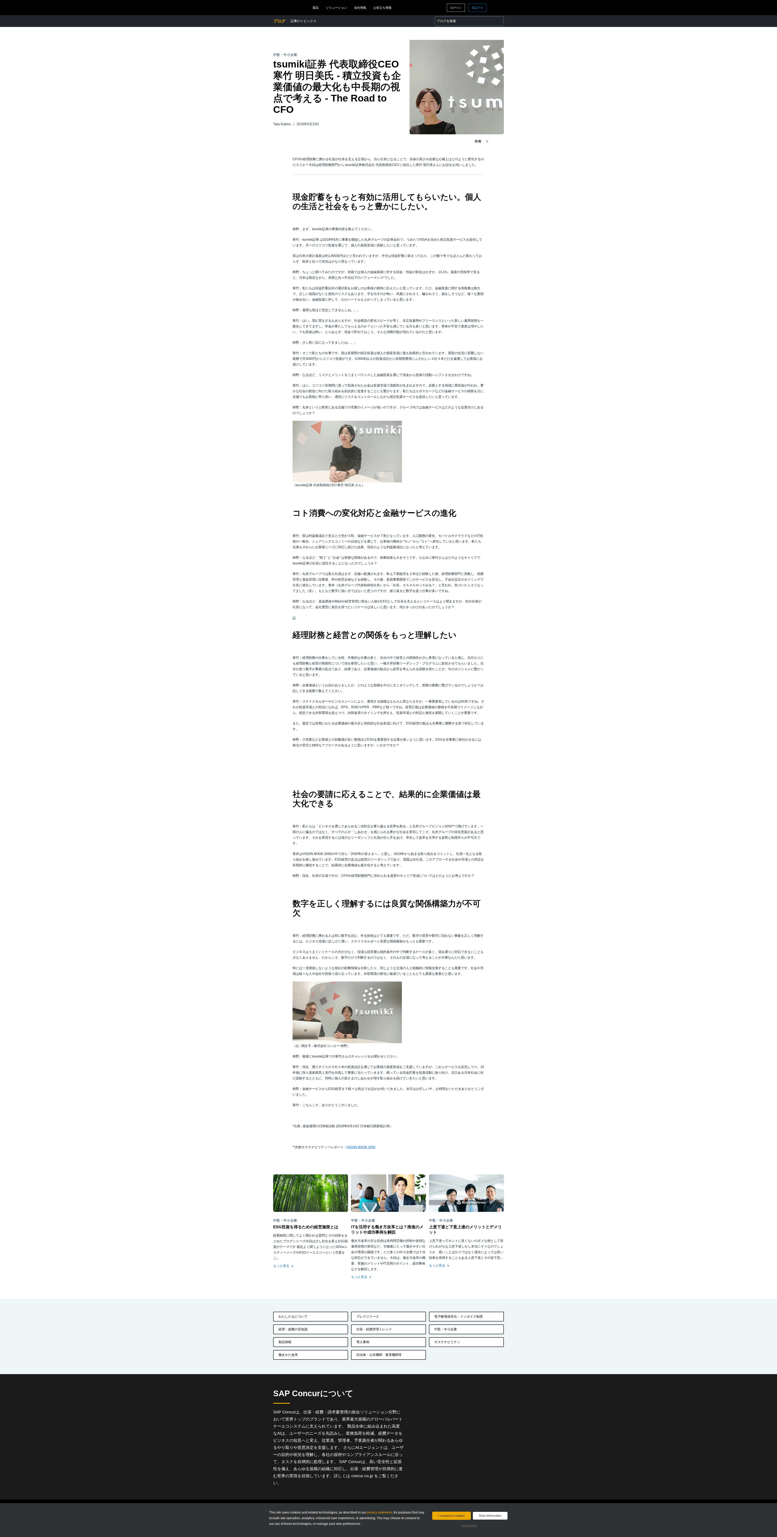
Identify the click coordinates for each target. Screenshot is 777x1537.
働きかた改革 (288, 1354)
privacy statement (379, 1512)
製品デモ (477, 7)
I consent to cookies (451, 1515)
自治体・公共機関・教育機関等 (379, 1354)
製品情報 (284, 1342)
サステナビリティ (447, 1342)
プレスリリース (367, 1316)
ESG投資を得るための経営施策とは (305, 1227)
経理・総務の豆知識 (293, 1329)
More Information (490, 1515)
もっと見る (281, 1266)
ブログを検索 (444, 18)
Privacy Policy (469, 1525)
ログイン (456, 7)
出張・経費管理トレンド (374, 1329)
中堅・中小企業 (445, 1329)
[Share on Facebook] (495, 141)
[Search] (499, 21)
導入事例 (362, 1342)
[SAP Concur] (292, 7)
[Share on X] (487, 141)
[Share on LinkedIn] (502, 141)
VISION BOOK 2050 (360, 1147)
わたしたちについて (293, 1316)
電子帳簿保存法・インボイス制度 (458, 1316)
